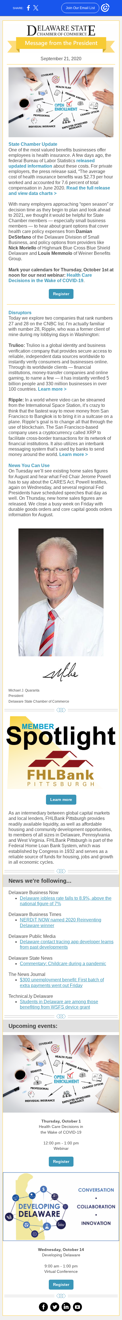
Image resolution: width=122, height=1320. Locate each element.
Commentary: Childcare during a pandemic (63, 963)
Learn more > (52, 389)
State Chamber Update (33, 144)
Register (61, 294)
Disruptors (20, 312)
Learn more (61, 799)
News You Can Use (29, 465)
